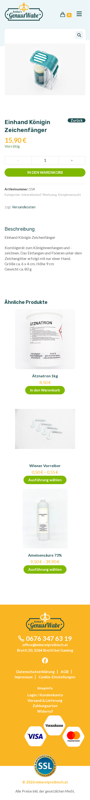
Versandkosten (24, 207)
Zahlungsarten (45, 706)
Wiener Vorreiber (45, 465)
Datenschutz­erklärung (35, 671)
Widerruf (45, 711)
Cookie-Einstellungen (57, 677)
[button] (79, 35)
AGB (65, 671)
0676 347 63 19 (49, 638)
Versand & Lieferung (45, 700)
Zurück (77, 120)
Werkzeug (49, 195)
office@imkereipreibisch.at (45, 645)
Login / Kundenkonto (45, 695)
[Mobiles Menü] (77, 14)
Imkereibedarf (31, 195)
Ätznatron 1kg (45, 375)
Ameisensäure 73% (45, 555)
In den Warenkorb (45, 172)
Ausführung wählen (45, 480)
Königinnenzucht (69, 195)
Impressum (24, 677)
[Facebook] (45, 661)
